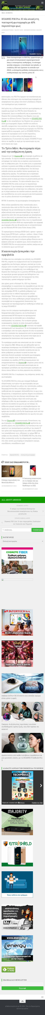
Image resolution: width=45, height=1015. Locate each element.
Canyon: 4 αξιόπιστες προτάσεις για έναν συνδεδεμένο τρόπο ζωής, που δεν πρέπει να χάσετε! (20, 726)
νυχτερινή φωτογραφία (28, 455)
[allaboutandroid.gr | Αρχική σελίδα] (5, 2)
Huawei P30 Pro (14, 455)
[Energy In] (17, 961)
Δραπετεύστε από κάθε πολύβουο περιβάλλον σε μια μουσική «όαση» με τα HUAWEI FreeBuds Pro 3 (22, 757)
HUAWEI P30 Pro (8, 220)
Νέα (3, 13)
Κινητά (9, 13)
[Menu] (42, 2)
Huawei (17, 156)
